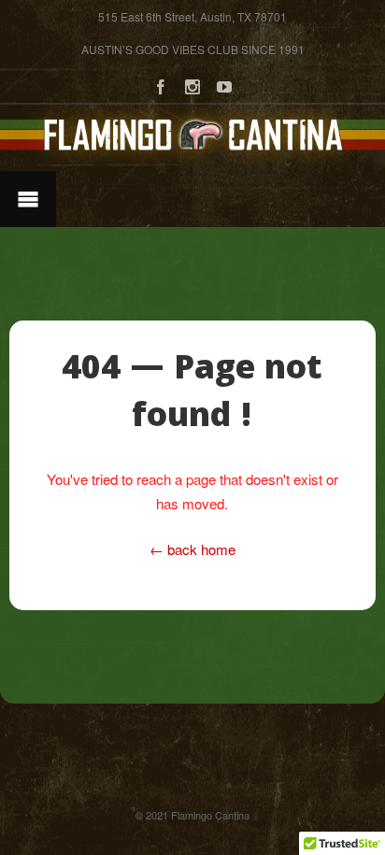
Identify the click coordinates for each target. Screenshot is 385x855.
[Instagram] (192, 84)
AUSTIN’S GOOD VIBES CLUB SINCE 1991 (193, 49)
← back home (192, 549)
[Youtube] (224, 84)
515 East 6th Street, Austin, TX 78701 (192, 16)
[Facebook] (161, 84)
